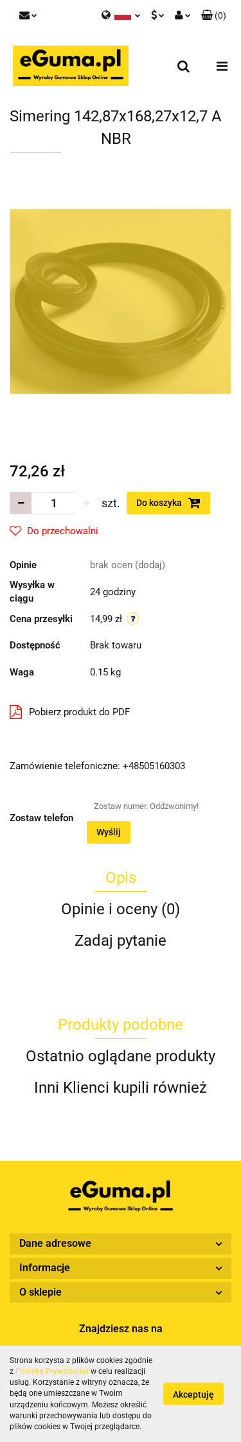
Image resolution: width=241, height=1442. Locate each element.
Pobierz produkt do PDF (79, 712)
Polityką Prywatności (52, 1371)
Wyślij (108, 832)
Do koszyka (160, 503)
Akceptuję (193, 1394)
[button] (213, 16)
